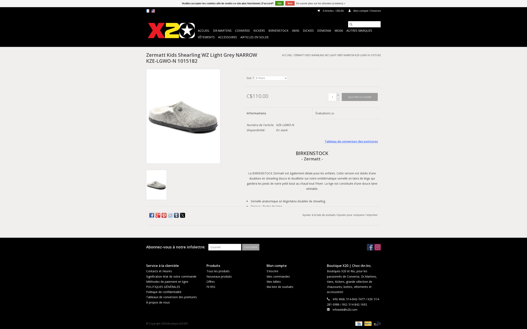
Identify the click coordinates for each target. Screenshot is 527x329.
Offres (210, 282)
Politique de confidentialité (163, 292)
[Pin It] (164, 215)
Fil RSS (210, 287)
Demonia (324, 30)
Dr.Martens (222, 30)
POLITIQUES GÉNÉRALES (163, 287)
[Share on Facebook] (151, 215)
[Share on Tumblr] (176, 215)
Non (290, 3)
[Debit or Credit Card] (376, 323)
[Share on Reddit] (170, 215)
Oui (279, 3)
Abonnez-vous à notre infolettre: (175, 247)
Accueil (204, 30)
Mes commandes (278, 276)
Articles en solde (254, 37)
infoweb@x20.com (345, 310)
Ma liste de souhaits (280, 287)
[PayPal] (367, 323)
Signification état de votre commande (171, 276)
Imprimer (372, 215)
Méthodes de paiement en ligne (167, 282)
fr (147, 11)
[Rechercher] (351, 24)
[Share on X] (182, 215)
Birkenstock (278, 30)
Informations (256, 113)
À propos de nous (158, 302)
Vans (295, 30)
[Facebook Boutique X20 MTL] (370, 247)
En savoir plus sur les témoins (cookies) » (320, 3)
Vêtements (206, 37)
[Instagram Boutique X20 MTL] (377, 247)
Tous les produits (218, 271)
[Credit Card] (358, 323)
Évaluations (324, 113)
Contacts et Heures (159, 271)
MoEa (339, 30)
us (153, 11)
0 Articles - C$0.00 (333, 11)
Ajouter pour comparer (351, 215)
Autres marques (359, 30)
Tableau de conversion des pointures (351, 141)
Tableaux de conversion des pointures (171, 297)
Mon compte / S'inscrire (367, 11)
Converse (242, 30)
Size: (250, 78)
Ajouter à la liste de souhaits (319, 215)
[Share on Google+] (157, 215)
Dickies (308, 30)
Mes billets (274, 282)
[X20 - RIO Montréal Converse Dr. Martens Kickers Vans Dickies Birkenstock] (171, 30)
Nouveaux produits (219, 276)
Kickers (259, 30)
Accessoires (227, 37)
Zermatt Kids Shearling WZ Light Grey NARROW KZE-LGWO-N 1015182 (337, 55)
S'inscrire (272, 271)
